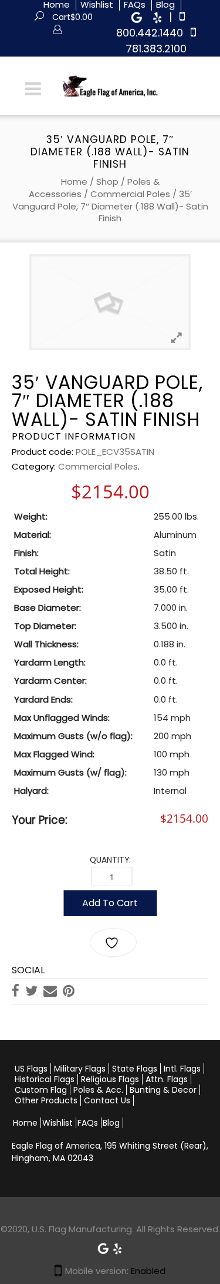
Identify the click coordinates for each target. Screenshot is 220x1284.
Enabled (148, 1271)
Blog (111, 1123)
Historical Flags (45, 1079)
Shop (107, 181)
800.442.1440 (149, 32)
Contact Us (107, 1100)
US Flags (31, 1068)
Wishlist (57, 1123)
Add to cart (110, 903)
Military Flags (80, 1068)
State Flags (134, 1068)
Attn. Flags (166, 1079)
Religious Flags (110, 1079)
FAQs (87, 1123)
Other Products (46, 1100)
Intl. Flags (182, 1068)
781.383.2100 (156, 48)
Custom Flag (41, 1090)
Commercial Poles (130, 194)
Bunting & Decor (163, 1090)
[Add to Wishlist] (113, 942)
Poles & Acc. (98, 1090)
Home (74, 181)
